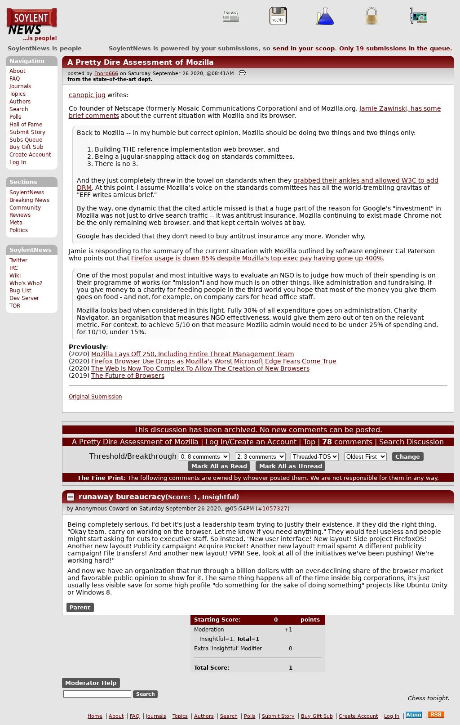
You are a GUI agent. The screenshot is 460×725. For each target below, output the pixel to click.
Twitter (18, 260)
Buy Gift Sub (26, 147)
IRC (13, 268)
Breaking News (29, 200)
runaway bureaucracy (122, 496)
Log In (18, 162)
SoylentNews (32, 25)
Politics (18, 230)
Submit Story (27, 132)
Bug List (20, 290)
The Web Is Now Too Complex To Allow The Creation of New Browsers (200, 368)
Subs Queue (25, 140)
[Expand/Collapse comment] (70, 497)
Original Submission (95, 397)
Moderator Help (90, 683)
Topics (17, 94)
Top (309, 442)
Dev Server (24, 298)
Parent (80, 607)
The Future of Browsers (127, 375)
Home (95, 716)
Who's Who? (25, 283)
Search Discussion (411, 442)
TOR (14, 306)
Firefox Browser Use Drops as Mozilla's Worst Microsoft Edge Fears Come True (213, 361)
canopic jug (87, 94)
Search (18, 109)
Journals (20, 86)
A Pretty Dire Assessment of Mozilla (140, 62)
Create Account (30, 155)
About (17, 71)
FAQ (14, 79)
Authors (20, 101)
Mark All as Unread (290, 465)
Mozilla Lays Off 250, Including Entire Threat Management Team (192, 354)
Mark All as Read (219, 465)
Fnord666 (106, 73)
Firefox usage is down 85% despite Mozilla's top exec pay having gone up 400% (257, 258)
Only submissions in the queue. (395, 48)
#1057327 (273, 509)
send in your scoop (304, 48)
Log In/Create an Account (250, 442)
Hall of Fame (25, 124)
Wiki (15, 276)
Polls (15, 117)
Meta (15, 222)
